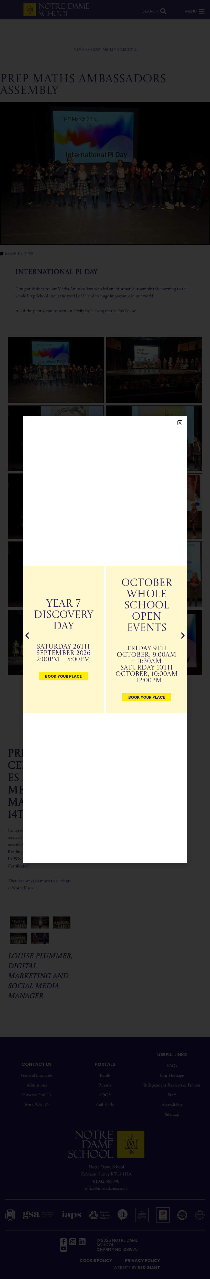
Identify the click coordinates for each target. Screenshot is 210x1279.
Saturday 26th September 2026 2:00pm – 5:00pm (63, 653)
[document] (105, 639)
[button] (180, 423)
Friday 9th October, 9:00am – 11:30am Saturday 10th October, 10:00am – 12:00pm (147, 665)
